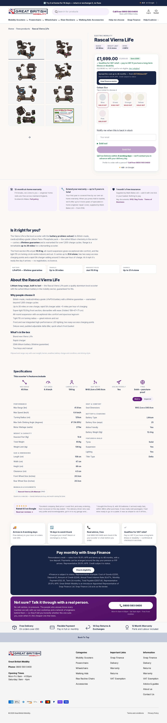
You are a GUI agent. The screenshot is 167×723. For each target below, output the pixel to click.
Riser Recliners (68, 20)
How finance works (108, 81)
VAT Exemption (118, 678)
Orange (128, 102)
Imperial (147, 399)
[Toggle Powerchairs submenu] (43, 20)
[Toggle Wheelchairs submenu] (59, 20)
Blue (103, 102)
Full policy (34, 199)
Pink (102, 119)
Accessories (98, 20)
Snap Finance (133, 20)
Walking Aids (85, 20)
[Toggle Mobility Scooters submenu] (27, 20)
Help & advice (150, 20)
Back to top (83, 637)
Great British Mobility (22, 713)
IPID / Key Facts (136, 199)
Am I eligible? (134, 68)
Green (115, 102)
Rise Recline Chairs (85, 678)
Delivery (114, 663)
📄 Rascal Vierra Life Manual (30, 492)
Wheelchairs (51, 20)
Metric (137, 399)
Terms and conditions (135, 713)
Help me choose (116, 20)
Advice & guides (151, 684)
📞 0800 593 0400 (131, 605)
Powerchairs (35, 20)
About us (147, 689)
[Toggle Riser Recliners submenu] (77, 20)
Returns (114, 673)
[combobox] (80, 11)
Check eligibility (83, 570)
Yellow (141, 102)
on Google (146, 3)
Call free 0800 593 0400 (139, 163)
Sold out (126, 149)
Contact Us (148, 694)
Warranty (115, 668)
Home (11, 29)
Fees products (23, 29)
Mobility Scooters (16, 20)
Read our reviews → (24, 512)
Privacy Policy (153, 713)
